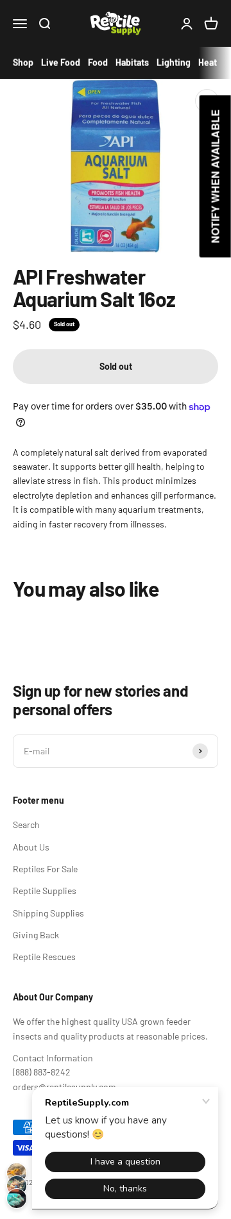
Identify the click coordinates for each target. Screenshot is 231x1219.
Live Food (60, 62)
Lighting (174, 62)
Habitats (132, 62)
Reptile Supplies (44, 890)
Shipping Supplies (48, 913)
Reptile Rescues (44, 956)
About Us (31, 847)
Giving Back (36, 934)
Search (26, 824)
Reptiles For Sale (45, 868)
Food (98, 62)
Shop (23, 62)
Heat (207, 62)
